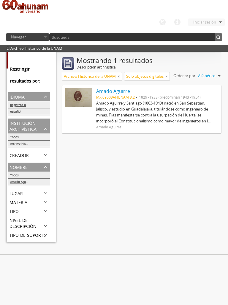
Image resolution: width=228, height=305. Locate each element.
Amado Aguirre (20, 182)
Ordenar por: (184, 75)
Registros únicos (21, 105)
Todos (14, 137)
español (15, 111)
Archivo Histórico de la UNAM (30, 143)
